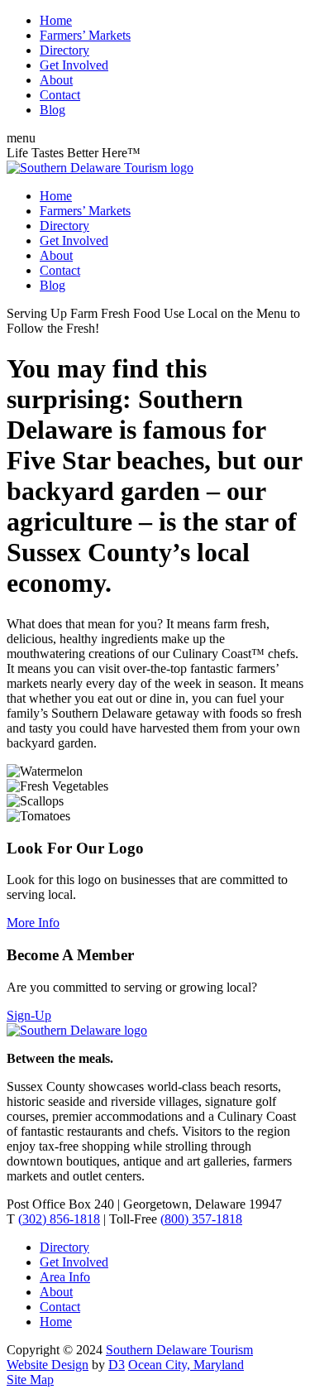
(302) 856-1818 (59, 1219)
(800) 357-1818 (201, 1219)
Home (56, 20)
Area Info (65, 1277)
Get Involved (74, 65)
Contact (60, 95)
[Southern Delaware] (77, 1030)
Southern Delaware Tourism (179, 1350)
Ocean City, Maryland (186, 1365)
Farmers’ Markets (85, 35)
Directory (64, 50)
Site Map (30, 1379)
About (56, 80)
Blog (52, 110)
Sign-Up (29, 1015)
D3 (116, 1365)
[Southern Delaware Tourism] (100, 168)
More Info (33, 923)
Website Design (47, 1365)
